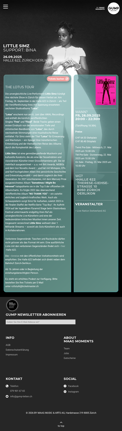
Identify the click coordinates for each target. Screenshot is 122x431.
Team (67, 348)
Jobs (66, 353)
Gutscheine (70, 358)
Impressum (12, 354)
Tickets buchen (56, 78)
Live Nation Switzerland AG (91, 210)
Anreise (15, 255)
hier (63, 246)
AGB (8, 345)
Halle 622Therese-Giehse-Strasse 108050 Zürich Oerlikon (92, 186)
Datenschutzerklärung (17, 349)
